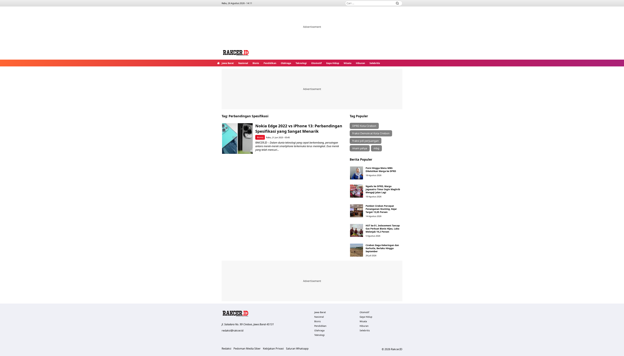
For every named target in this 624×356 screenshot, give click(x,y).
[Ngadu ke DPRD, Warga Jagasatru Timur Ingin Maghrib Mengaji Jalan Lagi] (356, 191)
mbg (376, 148)
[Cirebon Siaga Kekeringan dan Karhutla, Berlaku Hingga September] (356, 250)
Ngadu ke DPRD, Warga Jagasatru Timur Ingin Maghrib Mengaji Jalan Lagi (383, 189)
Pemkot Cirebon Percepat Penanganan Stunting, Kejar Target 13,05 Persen (381, 209)
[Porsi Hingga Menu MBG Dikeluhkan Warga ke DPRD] (356, 172)
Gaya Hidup (332, 63)
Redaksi (226, 348)
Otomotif (316, 63)
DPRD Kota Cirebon (364, 126)
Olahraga (286, 63)
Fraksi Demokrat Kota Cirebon (371, 133)
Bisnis (256, 63)
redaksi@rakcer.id (232, 330)
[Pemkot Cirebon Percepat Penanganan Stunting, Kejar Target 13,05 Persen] (356, 210)
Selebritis (375, 63)
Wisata (347, 63)
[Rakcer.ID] (236, 53)
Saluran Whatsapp (297, 348)
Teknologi (301, 63)
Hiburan (360, 63)
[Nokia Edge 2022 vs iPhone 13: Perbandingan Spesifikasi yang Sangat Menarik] (237, 138)
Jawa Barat (228, 63)
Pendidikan (270, 63)
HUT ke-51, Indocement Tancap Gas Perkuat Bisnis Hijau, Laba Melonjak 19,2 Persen (383, 228)
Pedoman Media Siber (247, 348)
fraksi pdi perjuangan (365, 141)
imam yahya (359, 148)
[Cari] (397, 3)
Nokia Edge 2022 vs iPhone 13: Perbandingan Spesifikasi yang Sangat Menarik (298, 128)
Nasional (243, 63)
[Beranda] (218, 63)
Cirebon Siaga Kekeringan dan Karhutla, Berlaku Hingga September (382, 248)
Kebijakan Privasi (273, 348)
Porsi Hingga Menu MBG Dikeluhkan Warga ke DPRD (381, 169)
